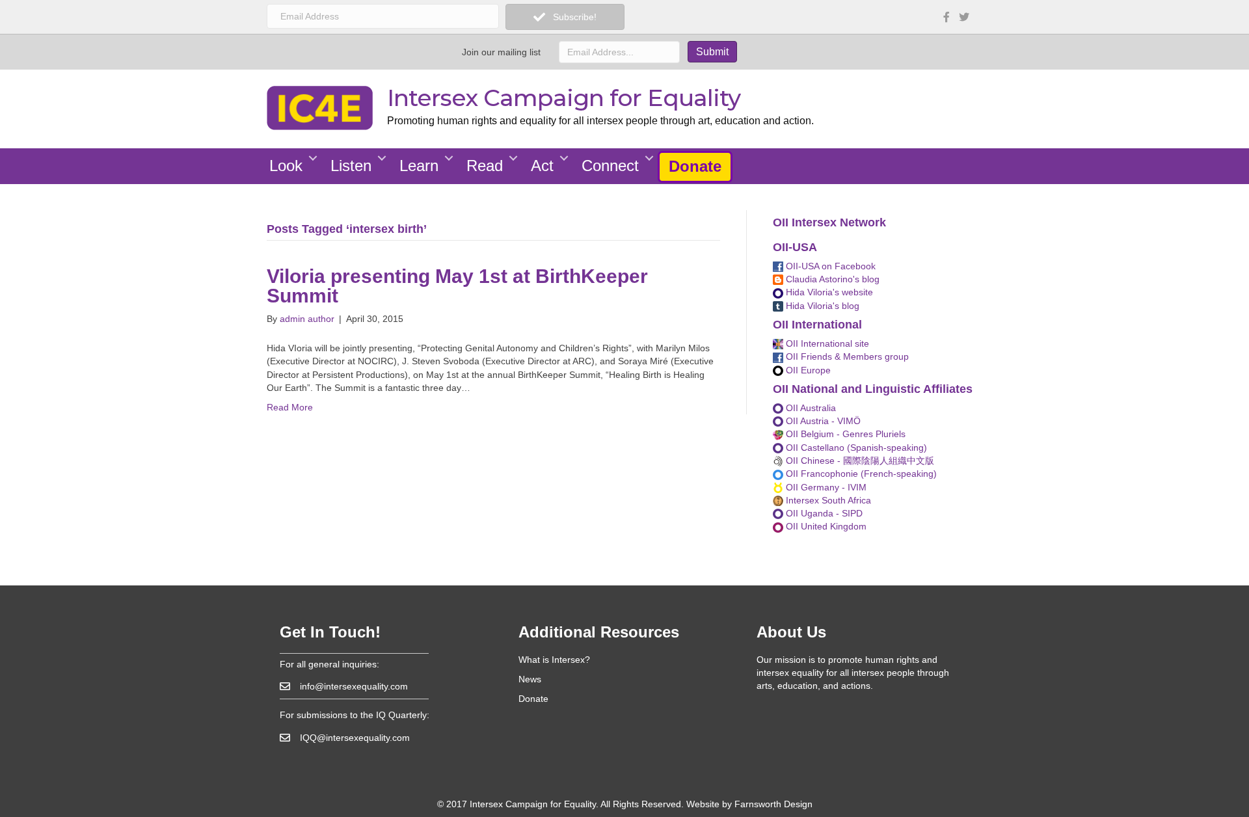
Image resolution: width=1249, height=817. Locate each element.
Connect (610, 165)
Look (285, 165)
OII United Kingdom (824, 526)
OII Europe (807, 370)
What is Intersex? (554, 659)
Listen (350, 165)
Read (484, 165)
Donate (695, 166)
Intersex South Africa (827, 500)
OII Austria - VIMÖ (822, 421)
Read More (290, 407)
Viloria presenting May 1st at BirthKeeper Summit (457, 285)
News (529, 679)
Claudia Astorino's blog (831, 279)
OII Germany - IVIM (824, 487)
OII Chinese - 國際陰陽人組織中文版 (858, 460)
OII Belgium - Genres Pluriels (844, 434)
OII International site (826, 343)
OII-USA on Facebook (829, 266)
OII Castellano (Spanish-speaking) (855, 447)
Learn (418, 165)
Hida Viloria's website (828, 292)
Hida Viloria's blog (821, 306)
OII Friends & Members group (846, 356)
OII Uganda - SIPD (823, 513)
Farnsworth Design (773, 804)
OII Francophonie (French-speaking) (860, 473)
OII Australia (809, 408)
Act (542, 165)
